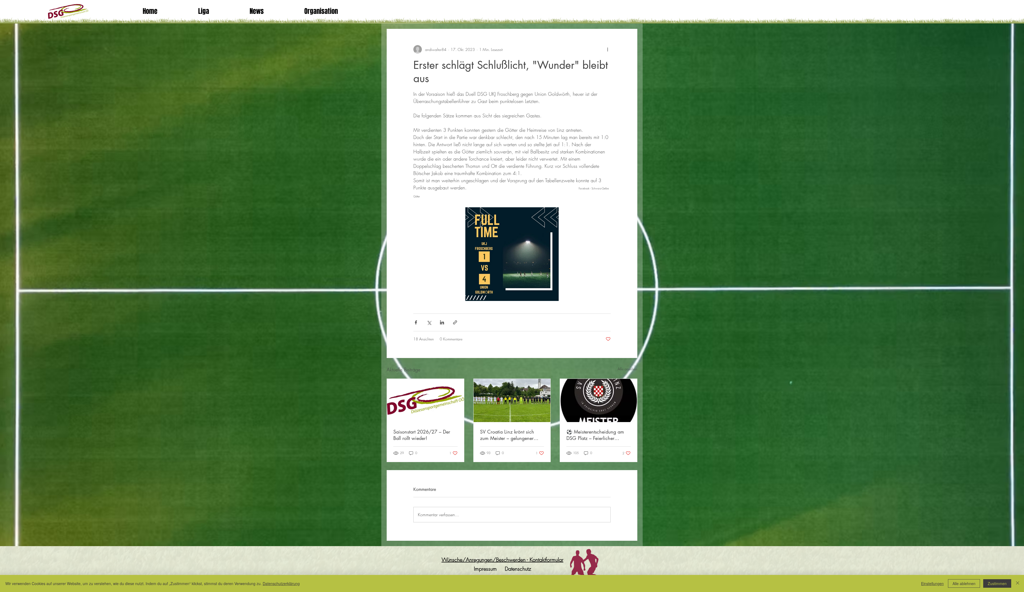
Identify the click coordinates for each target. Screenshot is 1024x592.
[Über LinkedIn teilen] (442, 322)
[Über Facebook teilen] (415, 322)
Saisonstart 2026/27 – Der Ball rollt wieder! (421, 434)
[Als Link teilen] (455, 322)
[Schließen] (1017, 583)
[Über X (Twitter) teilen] (428, 322)
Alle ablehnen (964, 583)
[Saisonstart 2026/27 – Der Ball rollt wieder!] (425, 400)
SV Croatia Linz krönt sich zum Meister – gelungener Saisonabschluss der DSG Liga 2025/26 (511, 434)
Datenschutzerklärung (281, 583)
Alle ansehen (627, 368)
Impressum (485, 568)
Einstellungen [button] (932, 583)
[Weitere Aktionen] (607, 49)
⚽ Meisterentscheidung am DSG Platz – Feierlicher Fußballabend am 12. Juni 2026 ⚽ (595, 434)
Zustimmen (997, 583)
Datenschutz (518, 568)
